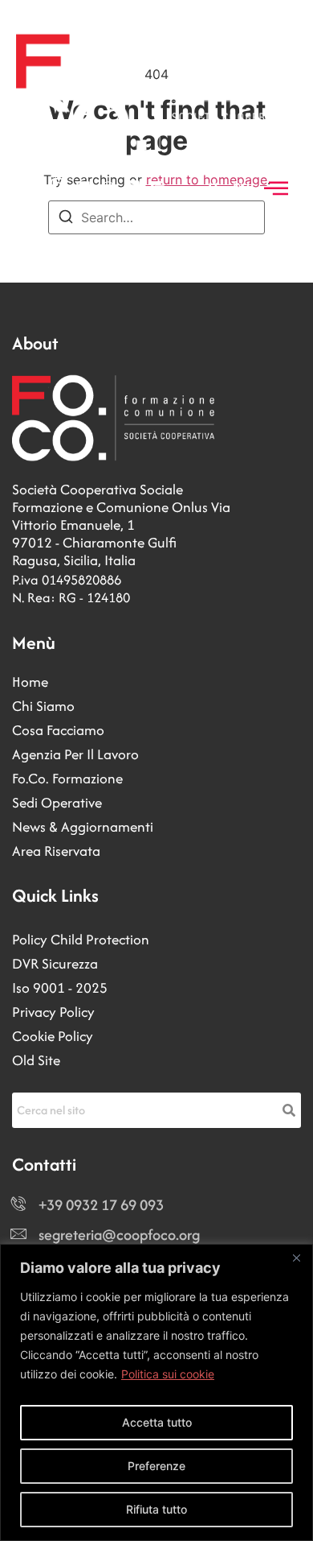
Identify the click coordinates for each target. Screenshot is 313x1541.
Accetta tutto (157, 1422)
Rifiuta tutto (156, 1509)
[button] (276, 188)
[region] (156, 1392)
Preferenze (156, 1466)
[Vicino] (296, 1257)
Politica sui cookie (167, 1374)
